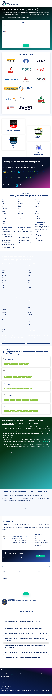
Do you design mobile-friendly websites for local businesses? (23, 628)
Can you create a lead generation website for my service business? (22, 622)
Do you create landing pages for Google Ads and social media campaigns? (24, 639)
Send (26, 45)
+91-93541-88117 (5, 678)
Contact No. (6, 38)
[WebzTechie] (10, 4)
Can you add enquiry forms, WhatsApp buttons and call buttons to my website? (24, 646)
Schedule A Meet (40, 555)
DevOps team (45, 441)
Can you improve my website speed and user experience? (22, 658)
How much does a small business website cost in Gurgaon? (23, 616)
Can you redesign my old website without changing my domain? (24, 633)
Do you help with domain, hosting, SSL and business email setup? (24, 652)
